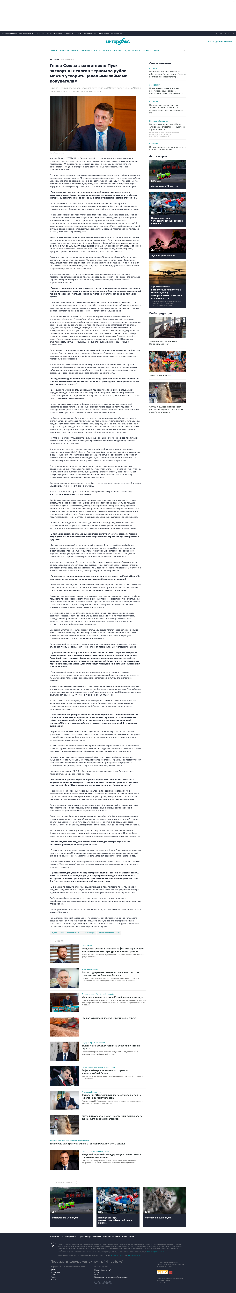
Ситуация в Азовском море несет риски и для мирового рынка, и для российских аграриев (112, 1117)
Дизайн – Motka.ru (163, 1283)
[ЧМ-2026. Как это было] (167, 372)
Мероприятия (116, 33)
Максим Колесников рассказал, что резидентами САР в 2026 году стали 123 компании (112, 1077)
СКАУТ (53, 1275)
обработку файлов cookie (155, 1252)
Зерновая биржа (88, 933)
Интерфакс (118, 41)
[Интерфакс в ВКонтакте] (103, 1282)
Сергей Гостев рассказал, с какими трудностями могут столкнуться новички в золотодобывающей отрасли (110, 1053)
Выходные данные (163, 1280)
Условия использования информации (170, 1278)
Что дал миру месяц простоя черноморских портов (109, 1018)
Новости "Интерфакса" (102, 1270)
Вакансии (96, 1236)
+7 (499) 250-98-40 (117, 1255)
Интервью (55, 60)
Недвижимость (90, 33)
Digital (127, 50)
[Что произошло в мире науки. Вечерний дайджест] (167, 338)
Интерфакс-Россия (54, 33)
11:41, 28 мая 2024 (67, 60)
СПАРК (53, 1270)
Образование (103, 33)
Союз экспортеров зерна (109, 933)
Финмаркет (69, 33)
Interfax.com (40, 33)
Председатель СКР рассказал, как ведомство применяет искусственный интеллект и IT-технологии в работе (112, 1102)
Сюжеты (147, 50)
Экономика (86, 50)
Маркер (53, 1277)
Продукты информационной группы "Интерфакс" (87, 1262)
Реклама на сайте (111, 1236)
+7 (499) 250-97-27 (134, 1255)
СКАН (96, 1272)
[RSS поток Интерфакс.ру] (107, 1282)
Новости (136, 50)
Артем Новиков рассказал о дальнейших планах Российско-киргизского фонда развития (113, 956)
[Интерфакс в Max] (110, 1282)
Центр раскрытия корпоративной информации (110, 1277)
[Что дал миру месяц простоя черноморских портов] (64, 1027)
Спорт (97, 50)
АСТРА (53, 1279)
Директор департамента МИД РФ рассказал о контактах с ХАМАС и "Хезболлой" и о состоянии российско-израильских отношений (110, 979)
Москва (117, 50)
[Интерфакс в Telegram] (99, 1282)
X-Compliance (55, 1272)
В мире (74, 50)
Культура (107, 50)
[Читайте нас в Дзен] (96, 1282)
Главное (54, 50)
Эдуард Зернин (57, 933)
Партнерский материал (158, 121)
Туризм (78, 33)
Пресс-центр (84, 1236)
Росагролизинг (72, 933)
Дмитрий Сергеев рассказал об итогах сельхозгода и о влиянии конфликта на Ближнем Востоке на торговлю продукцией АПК (109, 1161)
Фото (156, 50)
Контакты (54, 1236)
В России (64, 50)
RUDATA (97, 1275)
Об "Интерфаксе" (26, 33)
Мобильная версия (9, 33)
